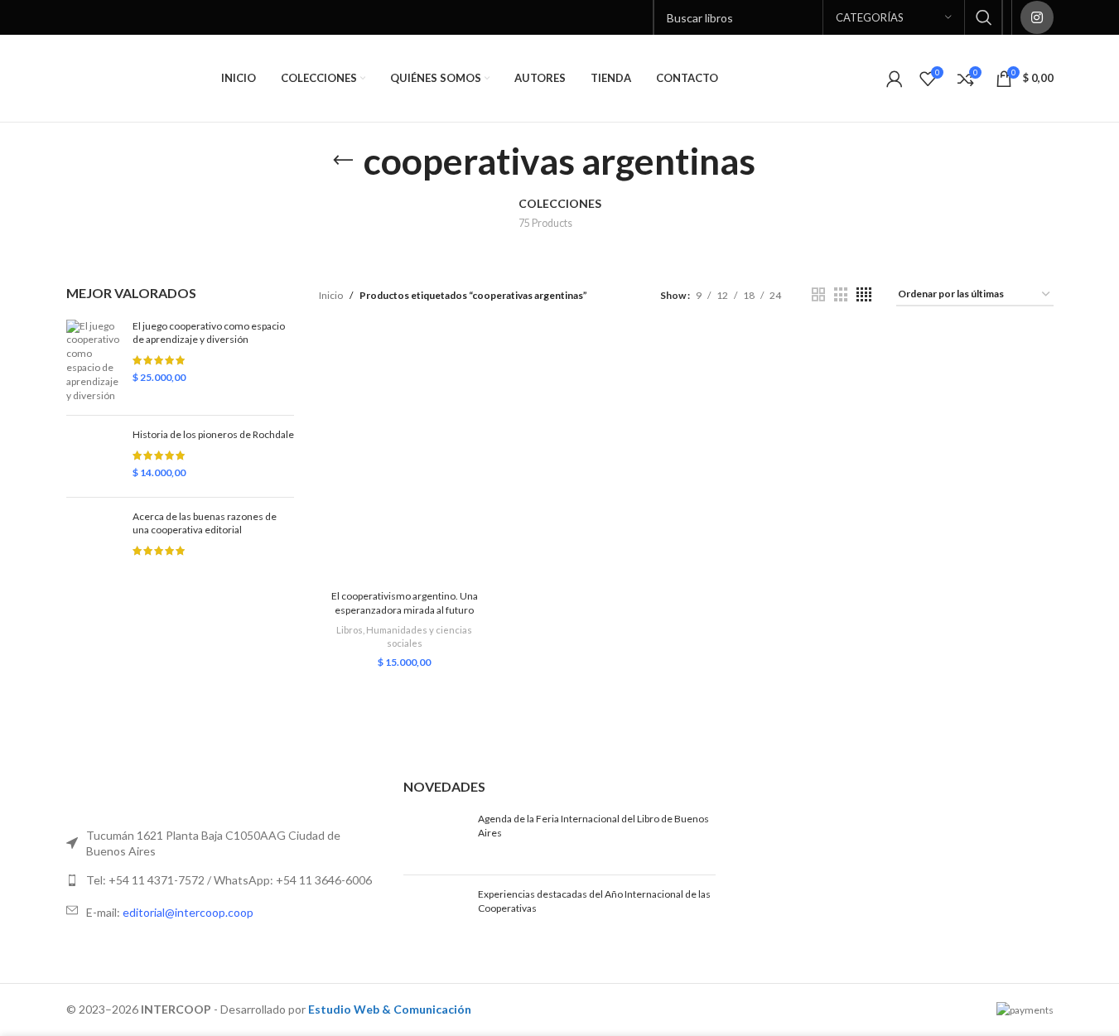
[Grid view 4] (863, 295)
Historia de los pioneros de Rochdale (213, 434)
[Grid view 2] (818, 295)
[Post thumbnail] (434, 837)
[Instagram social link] (1037, 17)
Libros (349, 629)
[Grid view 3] (840, 295)
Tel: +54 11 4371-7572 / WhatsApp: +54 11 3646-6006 (229, 880)
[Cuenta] (894, 78)
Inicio (331, 295)
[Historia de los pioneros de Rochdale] (93, 456)
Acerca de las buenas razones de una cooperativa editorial (205, 523)
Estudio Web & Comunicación (389, 1009)
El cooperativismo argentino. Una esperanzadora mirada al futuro (404, 603)
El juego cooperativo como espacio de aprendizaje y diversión (209, 333)
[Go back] (343, 160)
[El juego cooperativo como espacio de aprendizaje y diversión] (93, 361)
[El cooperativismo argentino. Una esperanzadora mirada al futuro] (404, 456)
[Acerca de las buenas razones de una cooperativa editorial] (93, 559)
